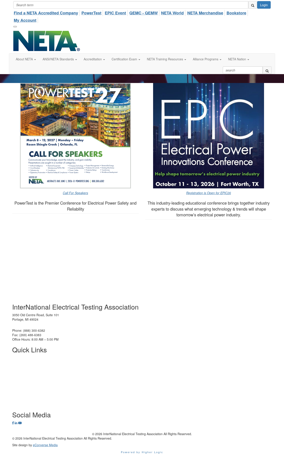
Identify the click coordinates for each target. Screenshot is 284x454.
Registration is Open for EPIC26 (208, 193)
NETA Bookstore (23, 391)
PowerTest (19, 364)
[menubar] (142, 16)
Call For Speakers (75, 193)
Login (264, 5)
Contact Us (20, 404)
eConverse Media (45, 445)
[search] (252, 5)
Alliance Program (24, 377)
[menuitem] (47, 12)
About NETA (20, 357)
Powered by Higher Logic (142, 452)
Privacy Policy (22, 384)
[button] (25, 59)
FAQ (15, 397)
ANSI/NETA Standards (27, 371)
